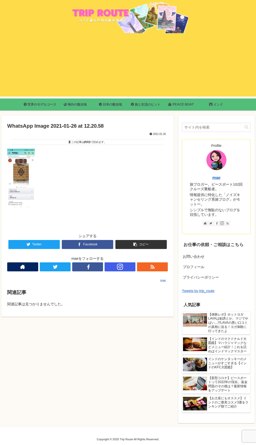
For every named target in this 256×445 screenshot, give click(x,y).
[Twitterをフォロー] (55, 266)
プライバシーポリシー (201, 277)
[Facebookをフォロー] (87, 266)
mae (216, 177)
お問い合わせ (193, 257)
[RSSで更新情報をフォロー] (152, 266)
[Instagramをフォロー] (120, 266)
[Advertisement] (128, 69)
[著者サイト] (22, 266)
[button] (246, 127)
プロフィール (193, 267)
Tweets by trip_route (198, 291)
